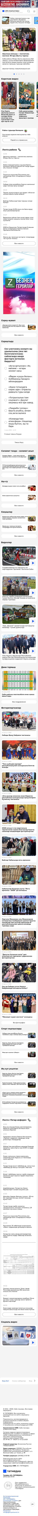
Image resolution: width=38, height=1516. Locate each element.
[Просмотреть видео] (9, 94)
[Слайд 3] (19, 72)
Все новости (19, 333)
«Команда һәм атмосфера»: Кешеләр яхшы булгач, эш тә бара (20, 421)
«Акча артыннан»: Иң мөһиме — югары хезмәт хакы (19, 366)
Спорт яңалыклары (11, 1027)
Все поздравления (19, 700)
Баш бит (5, 1379)
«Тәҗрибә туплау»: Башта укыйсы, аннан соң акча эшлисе (20, 409)
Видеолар (6, 541)
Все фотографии (19, 1021)
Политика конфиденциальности (11, 1509)
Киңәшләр (6, 510)
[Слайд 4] (21, 72)
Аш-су (4, 480)
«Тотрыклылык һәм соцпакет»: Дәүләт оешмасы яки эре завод (21, 398)
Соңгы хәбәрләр (19, 1379)
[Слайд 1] (14, 72)
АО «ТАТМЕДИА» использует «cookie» (10, 1498)
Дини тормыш (8, 665)
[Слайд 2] (16, 72)
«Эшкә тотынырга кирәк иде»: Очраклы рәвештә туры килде (20, 387)
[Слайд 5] (23, 72)
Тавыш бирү (19, 441)
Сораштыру (7, 340)
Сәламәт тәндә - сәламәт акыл (17, 449)
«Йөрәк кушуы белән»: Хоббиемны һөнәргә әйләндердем (20, 377)
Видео (31, 1379)
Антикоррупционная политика (10, 1495)
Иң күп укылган (9, 1067)
